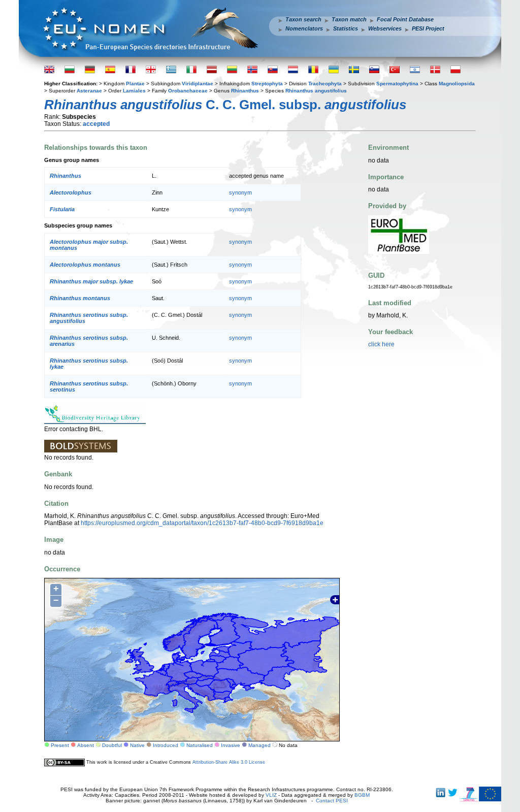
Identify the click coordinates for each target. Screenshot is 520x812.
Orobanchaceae (188, 90)
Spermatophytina (397, 83)
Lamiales (134, 90)
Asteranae (89, 90)
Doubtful (112, 745)
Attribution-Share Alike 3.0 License (228, 762)
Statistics (345, 28)
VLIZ (271, 795)
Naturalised (199, 745)
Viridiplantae (197, 83)
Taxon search (303, 19)
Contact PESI (332, 800)
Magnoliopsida (457, 83)
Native (137, 745)
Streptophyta (267, 83)
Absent (85, 745)
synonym (240, 192)
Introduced (165, 745)
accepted (96, 123)
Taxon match (349, 19)
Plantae (135, 83)
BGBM (362, 795)
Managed (259, 745)
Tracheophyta (325, 83)
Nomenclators (304, 28)
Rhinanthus (245, 90)
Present (60, 745)
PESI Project (428, 28)
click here (381, 344)
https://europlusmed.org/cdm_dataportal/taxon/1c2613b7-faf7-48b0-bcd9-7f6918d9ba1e (202, 523)
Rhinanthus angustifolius (316, 90)
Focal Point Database (405, 19)
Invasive (230, 745)
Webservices (385, 28)
